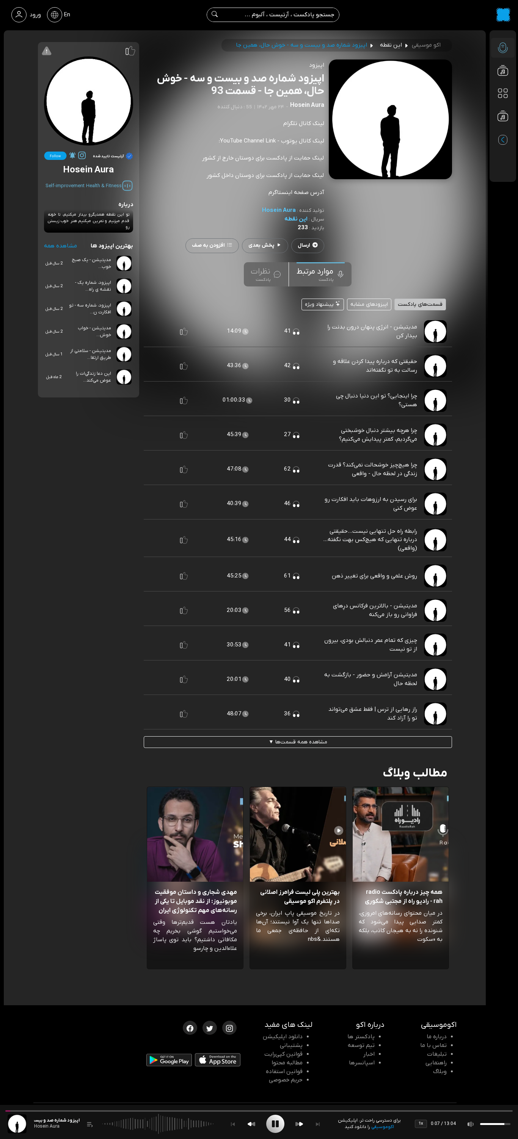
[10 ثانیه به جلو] (299, 1124)
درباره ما (437, 1036)
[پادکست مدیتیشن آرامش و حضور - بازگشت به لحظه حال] (435, 679)
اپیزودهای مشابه (369, 304)
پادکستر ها (361, 1036)
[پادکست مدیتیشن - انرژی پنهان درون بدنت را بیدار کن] (435, 331)
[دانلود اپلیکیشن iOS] (217, 1061)
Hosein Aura (279, 210)
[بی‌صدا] (471, 1124)
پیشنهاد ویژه (320, 304)
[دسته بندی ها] (503, 93)
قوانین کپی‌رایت (283, 1054)
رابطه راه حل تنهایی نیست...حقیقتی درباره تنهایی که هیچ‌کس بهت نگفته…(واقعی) (370, 539)
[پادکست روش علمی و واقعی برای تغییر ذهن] (435, 575)
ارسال (304, 245)
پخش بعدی (261, 245)
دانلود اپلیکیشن (283, 1036)
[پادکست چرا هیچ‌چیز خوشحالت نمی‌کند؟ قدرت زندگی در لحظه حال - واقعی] (435, 469)
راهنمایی (436, 1063)
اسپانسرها (362, 1063)
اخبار (369, 1054)
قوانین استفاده (284, 1071)
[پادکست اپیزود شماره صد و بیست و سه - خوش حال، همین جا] (17, 1123)
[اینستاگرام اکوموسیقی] (229, 1027)
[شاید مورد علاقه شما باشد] (503, 131)
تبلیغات (437, 1054)
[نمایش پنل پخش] (89, 1124)
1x (421, 1123)
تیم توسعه (361, 1045)
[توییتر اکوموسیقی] (209, 1027)
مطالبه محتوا (287, 1063)
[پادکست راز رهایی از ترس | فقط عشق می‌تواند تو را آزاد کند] (435, 713)
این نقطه (296, 219)
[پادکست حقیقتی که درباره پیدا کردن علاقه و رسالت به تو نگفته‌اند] (435, 365)
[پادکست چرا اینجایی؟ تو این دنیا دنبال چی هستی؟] (435, 400)
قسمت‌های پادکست (420, 304)
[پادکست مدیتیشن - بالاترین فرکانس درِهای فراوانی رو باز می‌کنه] (435, 610)
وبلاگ (440, 1071)
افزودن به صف (208, 245)
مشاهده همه (60, 246)
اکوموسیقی (382, 1127)
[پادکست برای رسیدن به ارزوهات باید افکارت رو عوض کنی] (435, 503)
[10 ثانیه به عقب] (251, 1124)
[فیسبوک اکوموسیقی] (190, 1027)
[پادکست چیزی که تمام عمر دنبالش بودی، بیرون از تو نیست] (435, 644)
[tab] (321, 274)
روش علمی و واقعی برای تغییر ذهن (374, 576)
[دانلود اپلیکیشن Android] (169, 1061)
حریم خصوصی (286, 1080)
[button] (183, 331)
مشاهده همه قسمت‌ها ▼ (297, 742)
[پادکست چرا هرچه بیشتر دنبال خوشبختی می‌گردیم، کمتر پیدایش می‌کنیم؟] (435, 434)
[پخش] (275, 1123)
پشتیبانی (291, 1045)
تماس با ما (433, 1045)
